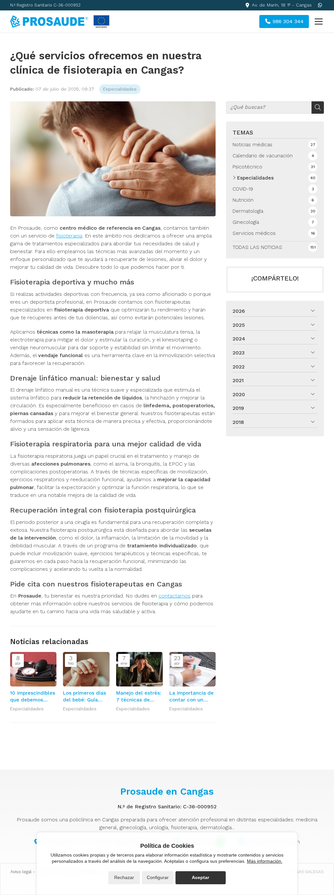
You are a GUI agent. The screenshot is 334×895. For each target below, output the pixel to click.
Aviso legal (21, 871)
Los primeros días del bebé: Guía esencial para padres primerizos (84, 697)
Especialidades (120, 89)
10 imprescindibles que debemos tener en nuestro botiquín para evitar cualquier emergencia (32, 697)
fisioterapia (69, 236)
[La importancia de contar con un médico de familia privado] (192, 669)
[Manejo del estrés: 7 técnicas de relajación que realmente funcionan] (139, 669)
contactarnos (174, 596)
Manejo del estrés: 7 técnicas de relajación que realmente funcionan (138, 697)
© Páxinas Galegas (303, 872)
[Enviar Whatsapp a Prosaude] (320, 5)
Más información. (264, 861)
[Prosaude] (49, 21)
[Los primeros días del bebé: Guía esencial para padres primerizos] (86, 669)
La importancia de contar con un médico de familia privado (191, 697)
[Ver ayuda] (101, 21)
